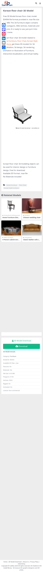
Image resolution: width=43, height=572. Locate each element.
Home (5, 562)
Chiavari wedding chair (31, 217)
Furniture (27, 215)
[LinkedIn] (4, 38)
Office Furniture (8, 237)
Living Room (28, 237)
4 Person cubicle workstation (11, 241)
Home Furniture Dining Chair (10, 218)
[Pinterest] (4, 34)
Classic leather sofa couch (31, 241)
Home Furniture (9, 41)
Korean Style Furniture (11, 188)
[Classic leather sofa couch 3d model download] (32, 228)
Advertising (21, 564)
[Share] (4, 47)
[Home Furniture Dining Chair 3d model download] (11, 205)
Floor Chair (21, 41)
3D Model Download (15, 562)
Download (23, 346)
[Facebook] (4, 25)
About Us (26, 562)
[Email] (4, 43)
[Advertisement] (21, 79)
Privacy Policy (34, 562)
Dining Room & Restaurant (12, 215)
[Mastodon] (4, 29)
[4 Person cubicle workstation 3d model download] (11, 228)
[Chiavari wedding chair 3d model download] (32, 205)
